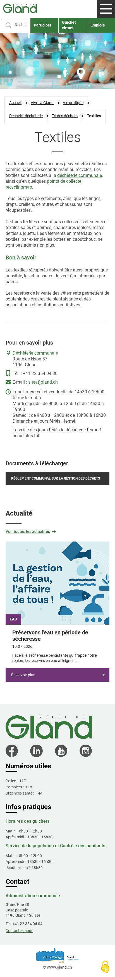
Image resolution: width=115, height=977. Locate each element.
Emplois (97, 25)
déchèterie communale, (80, 175)
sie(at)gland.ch (43, 382)
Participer (42, 25)
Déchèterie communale (35, 353)
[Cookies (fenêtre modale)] (105, 967)
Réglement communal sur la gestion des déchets (55, 478)
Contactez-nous (19, 930)
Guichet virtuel (69, 25)
